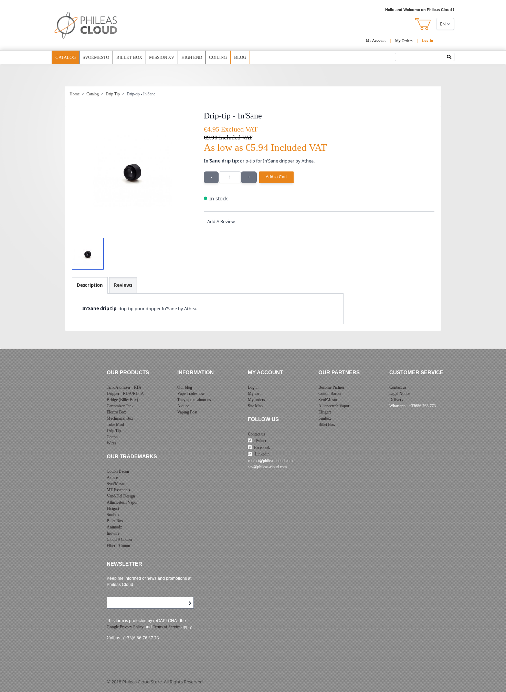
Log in (253, 387)
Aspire (112, 477)
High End (191, 57)
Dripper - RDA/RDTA (125, 393)
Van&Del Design (121, 496)
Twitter (260, 440)
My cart (254, 393)
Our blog (184, 387)
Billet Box (129, 57)
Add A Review (221, 221)
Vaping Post (187, 412)
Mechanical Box (120, 418)
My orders (256, 399)
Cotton (112, 436)
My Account (376, 40)
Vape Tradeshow (191, 393)
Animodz (114, 527)
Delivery (396, 399)
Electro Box (116, 412)
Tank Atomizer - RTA (124, 387)
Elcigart (113, 508)
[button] (423, 24)
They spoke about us (194, 399)
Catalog (65, 57)
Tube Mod (115, 424)
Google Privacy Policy (125, 627)
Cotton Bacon (118, 471)
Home (75, 94)
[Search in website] (451, 57)
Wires (111, 443)
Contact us (256, 434)
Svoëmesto (96, 57)
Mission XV (161, 57)
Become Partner (331, 387)
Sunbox (113, 514)
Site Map (255, 405)
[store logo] (86, 25)
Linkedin (262, 454)
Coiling (218, 57)
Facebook (262, 447)
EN (443, 24)
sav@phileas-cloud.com (267, 466)
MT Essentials (118, 489)
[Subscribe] (190, 603)
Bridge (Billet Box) (122, 399)
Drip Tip (113, 94)
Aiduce (183, 405)
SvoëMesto (116, 483)
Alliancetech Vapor (122, 502)
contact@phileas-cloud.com (270, 460)
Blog (240, 57)
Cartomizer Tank (120, 405)
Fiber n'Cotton (118, 545)
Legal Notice (399, 393)
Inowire (113, 533)
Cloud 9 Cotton (119, 539)
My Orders (403, 41)
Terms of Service (166, 627)
